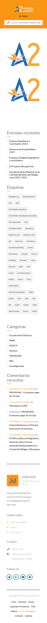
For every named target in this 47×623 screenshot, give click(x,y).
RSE (10, 305)
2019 (10, 203)
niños (26, 298)
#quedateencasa (14, 196)
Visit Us (13, 527)
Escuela (11, 273)
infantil (29, 279)
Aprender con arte (29, 235)
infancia (20, 279)
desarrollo (12, 267)
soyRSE (17, 305)
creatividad (12, 260)
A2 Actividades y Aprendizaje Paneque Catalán (23, 216)
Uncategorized (16, 366)
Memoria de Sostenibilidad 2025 (22, 150)
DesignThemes (32, 595)
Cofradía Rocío (13, 254)
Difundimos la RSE (18, 405)
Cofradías (24, 254)
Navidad (11, 298)
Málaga (31, 292)
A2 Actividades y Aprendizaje (17, 209)
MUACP (13, 345)
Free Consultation (18, 522)
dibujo (21, 267)
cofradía (30, 247)
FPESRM (11, 279)
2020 (17, 203)
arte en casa (19, 241)
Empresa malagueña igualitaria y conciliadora (24, 159)
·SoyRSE (34, 311)
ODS (33, 298)
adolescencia (29, 228)
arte (10, 241)
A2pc (26, 222)
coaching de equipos (19, 402)
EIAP (28, 267)
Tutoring (25, 311)
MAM (12, 340)
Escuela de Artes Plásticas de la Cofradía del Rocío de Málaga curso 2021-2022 (24, 175)
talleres (35, 305)
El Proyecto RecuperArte (21, 166)
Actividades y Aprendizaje (22, 388)
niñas (19, 298)
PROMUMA (15, 355)
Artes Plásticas (31, 241)
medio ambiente (14, 286)
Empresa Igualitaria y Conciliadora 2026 (19, 142)
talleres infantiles (14, 311)
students (26, 305)
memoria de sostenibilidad (17, 292)
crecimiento (23, 260)
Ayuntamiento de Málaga (16, 247)
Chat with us (16, 532)
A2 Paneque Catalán (15, 222)
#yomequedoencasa (29, 196)
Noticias (13, 350)
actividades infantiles (15, 228)
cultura (33, 260)
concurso (34, 254)
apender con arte (14, 235)
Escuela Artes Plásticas (23, 273)
